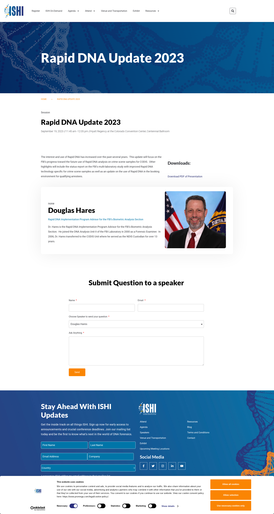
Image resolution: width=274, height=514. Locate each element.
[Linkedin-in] (172, 466)
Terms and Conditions (198, 432)
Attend (88, 11)
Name (72, 300)
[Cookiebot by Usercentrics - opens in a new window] (37, 508)
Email (141, 300)
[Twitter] (153, 466)
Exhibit (136, 11)
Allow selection (230, 495)
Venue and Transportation (114, 11)
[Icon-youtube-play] (182, 466)
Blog (189, 427)
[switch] (101, 506)
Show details (168, 506)
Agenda (72, 11)
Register (36, 11)
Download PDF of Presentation (185, 176)
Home (44, 99)
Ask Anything (76, 332)
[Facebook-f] (143, 466)
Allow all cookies (230, 484)
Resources (150, 11)
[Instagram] (162, 466)
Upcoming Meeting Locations (154, 448)
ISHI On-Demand (54, 11)
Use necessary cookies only (231, 505)
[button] (233, 11)
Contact (191, 438)
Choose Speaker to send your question (88, 316)
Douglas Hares (71, 210)
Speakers (144, 432)
